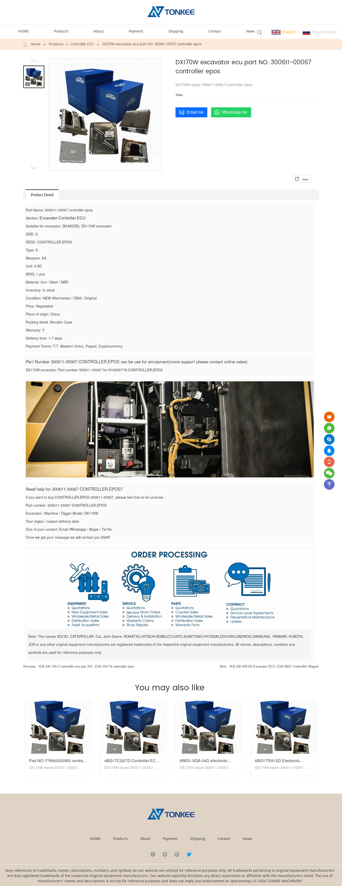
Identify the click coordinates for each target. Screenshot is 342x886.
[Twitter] (189, 854)
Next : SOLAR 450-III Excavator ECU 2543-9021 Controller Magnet (269, 666)
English (288, 32)
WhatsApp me (234, 112)
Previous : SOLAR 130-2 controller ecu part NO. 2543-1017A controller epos (78, 666)
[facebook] (152, 854)
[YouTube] (164, 854)
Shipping (197, 838)
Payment (170, 838)
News (247, 838)
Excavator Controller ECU (63, 218)
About (145, 838)
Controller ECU (82, 44)
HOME (95, 838)
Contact (224, 838)
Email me (195, 112)
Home (35, 44)
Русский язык (323, 32)
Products (56, 44)
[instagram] (177, 854)
